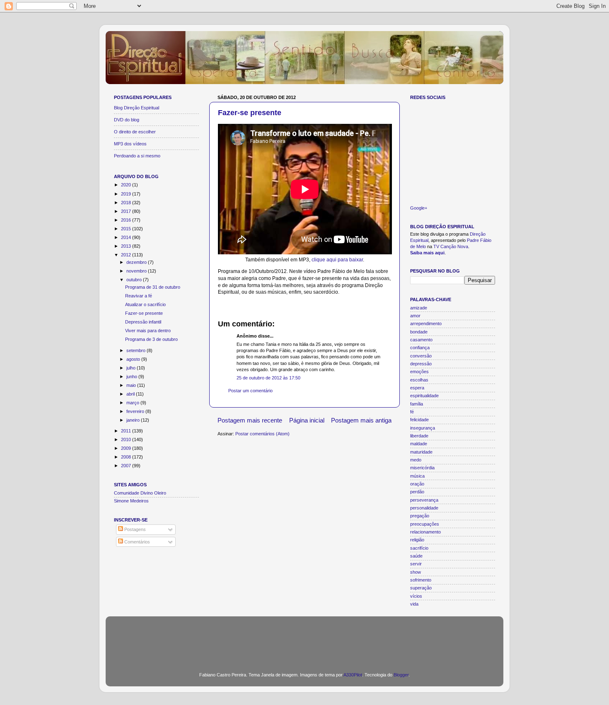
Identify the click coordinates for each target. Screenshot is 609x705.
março (133, 402)
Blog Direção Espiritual (136, 107)
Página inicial (306, 420)
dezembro (137, 262)
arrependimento (426, 323)
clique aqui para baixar (337, 260)
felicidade (419, 419)
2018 (126, 202)
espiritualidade (424, 395)
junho (132, 376)
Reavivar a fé (138, 295)
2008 (126, 456)
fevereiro (135, 411)
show (415, 572)
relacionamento (425, 531)
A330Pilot (352, 674)
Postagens (134, 529)
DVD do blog (126, 119)
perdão (417, 491)
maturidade (421, 451)
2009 (126, 448)
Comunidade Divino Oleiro (140, 492)
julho (131, 367)
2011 (126, 430)
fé (412, 411)
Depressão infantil (143, 321)
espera (417, 387)
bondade (419, 331)
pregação (419, 515)
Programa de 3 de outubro (151, 339)
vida (414, 603)
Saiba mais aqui (427, 252)
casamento (421, 339)
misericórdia (422, 467)
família (416, 403)
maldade (418, 443)
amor (415, 315)
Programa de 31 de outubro (152, 287)
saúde (416, 555)
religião (417, 539)
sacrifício (419, 548)
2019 (126, 193)
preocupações (424, 524)
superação (421, 587)
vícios (416, 596)
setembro (136, 350)
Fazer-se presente (249, 113)
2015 (126, 228)
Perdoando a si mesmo (137, 155)
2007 (126, 465)
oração (417, 483)
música (417, 475)
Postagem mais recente (250, 420)
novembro (137, 270)
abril (131, 393)
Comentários (136, 541)
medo (415, 459)
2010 (126, 439)
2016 (126, 219)
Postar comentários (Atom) (262, 433)
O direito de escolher (135, 131)
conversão (421, 355)
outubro (134, 279)
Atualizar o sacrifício (145, 304)
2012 (126, 254)
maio (131, 385)
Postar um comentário (250, 390)
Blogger (401, 674)
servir (416, 563)
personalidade (424, 507)
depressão (421, 363)
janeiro (133, 420)
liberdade (419, 435)
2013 (126, 246)
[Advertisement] (304, 639)
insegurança (422, 427)
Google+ (418, 207)
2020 (126, 184)
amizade (418, 307)
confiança (420, 347)
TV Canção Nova (450, 246)
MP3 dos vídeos (130, 143)
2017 (126, 211)
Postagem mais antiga (361, 420)
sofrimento (420, 579)
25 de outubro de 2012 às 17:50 (268, 377)
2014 (126, 237)
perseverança (424, 499)
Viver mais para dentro (148, 330)
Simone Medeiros (131, 500)
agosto (133, 359)
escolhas (419, 379)
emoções (419, 371)
